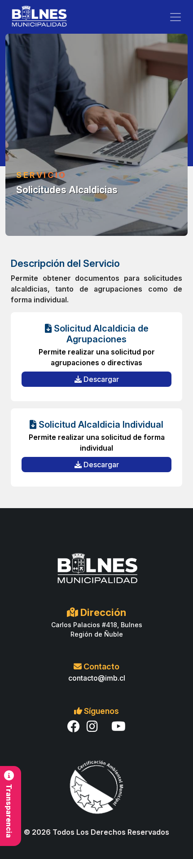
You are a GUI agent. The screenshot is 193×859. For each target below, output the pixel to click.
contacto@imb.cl (96, 677)
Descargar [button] (100, 379)
